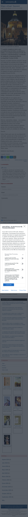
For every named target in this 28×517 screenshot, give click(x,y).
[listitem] (14, 255)
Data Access (14, 290)
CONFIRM (9, 284)
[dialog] (14, 258)
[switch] (22, 258)
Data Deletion (5, 290)
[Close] (24, 226)
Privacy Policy (22, 290)
